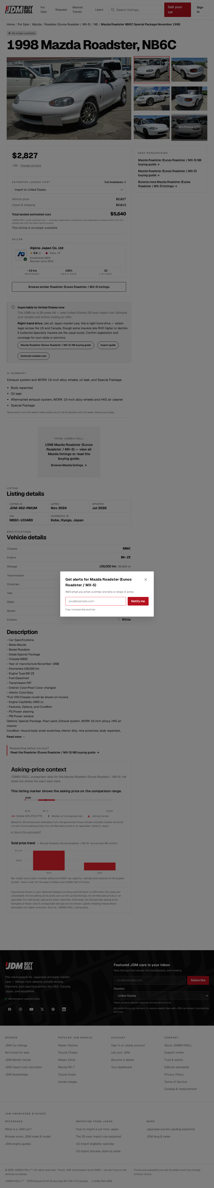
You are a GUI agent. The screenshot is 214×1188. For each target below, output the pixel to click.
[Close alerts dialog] (146, 579)
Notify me (138, 601)
